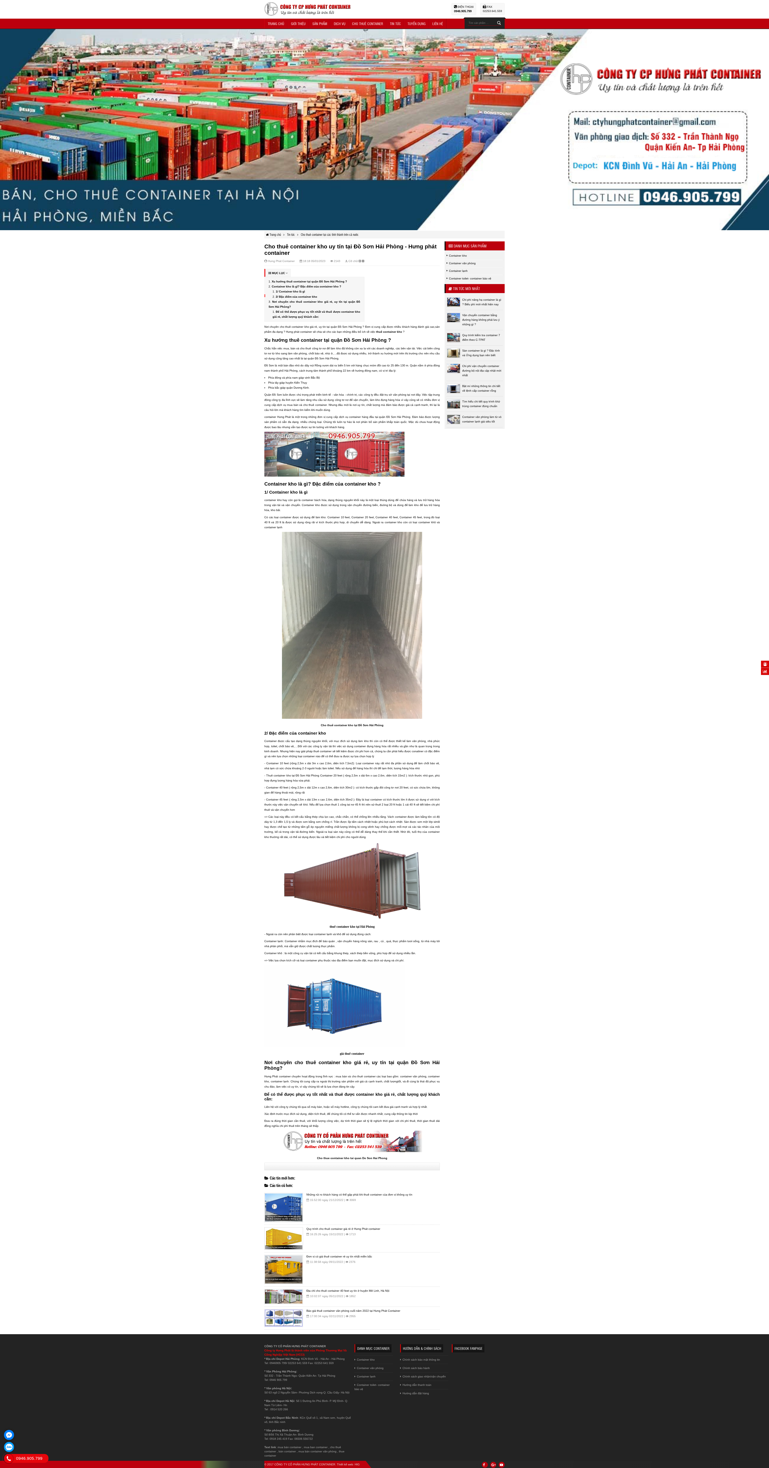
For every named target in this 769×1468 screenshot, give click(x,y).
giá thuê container (352, 1053)
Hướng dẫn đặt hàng (416, 1393)
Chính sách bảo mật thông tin (421, 1359)
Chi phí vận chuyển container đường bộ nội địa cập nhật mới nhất (481, 370)
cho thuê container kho (323, 1062)
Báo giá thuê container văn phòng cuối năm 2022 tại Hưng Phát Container (353, 1310)
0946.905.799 (463, 11)
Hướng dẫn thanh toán (417, 1384)
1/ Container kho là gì (290, 291)
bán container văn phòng (320, 1451)
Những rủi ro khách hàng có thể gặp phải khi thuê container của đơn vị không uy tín (359, 1194)
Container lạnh (366, 1376)
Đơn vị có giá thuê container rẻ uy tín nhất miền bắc (339, 1256)
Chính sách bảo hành (416, 1368)
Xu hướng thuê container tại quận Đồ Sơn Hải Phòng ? (309, 281)
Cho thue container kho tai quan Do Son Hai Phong (352, 1158)
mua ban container (316, 1447)
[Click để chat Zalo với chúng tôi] (9, 1447)
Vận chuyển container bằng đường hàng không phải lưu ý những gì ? (481, 320)
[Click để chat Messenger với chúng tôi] (9, 1435)
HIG (357, 1464)
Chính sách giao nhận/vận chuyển (424, 1376)
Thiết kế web (345, 1464)
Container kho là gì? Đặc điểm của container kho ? (306, 286)
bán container (287, 1451)
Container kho (366, 1359)
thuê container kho (389, 331)
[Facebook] (485, 1465)
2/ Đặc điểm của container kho (296, 296)
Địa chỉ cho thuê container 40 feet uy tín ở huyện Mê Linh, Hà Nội (347, 1290)
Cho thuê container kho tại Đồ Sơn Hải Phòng (352, 725)
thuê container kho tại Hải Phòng (352, 926)
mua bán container (289, 1447)
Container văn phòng (370, 1368)
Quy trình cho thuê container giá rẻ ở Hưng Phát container (343, 1228)
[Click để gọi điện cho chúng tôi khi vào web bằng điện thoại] (8, 1458)
